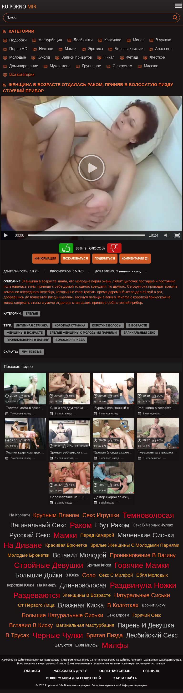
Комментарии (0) (135, 258)
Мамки (70, 49)
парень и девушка (145, 625)
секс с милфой (116, 575)
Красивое (112, 40)
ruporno (19, 6)
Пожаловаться (75, 258)
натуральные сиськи (142, 595)
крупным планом (56, 515)
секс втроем (118, 615)
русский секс (29, 535)
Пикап (109, 57)
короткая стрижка (70, 325)
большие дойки (38, 575)
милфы (115, 645)
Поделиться (105, 258)
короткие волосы (107, 325)
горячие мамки (141, 565)
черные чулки (57, 635)
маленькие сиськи (145, 535)
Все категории (22, 74)
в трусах (17, 635)
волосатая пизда (70, 339)
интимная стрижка (32, 325)
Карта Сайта (125, 678)
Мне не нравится (114, 248)
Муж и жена (60, 66)
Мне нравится (66, 248)
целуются (63, 645)
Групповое (91, 66)
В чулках (163, 40)
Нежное (46, 49)
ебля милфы (86, 645)
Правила (151, 671)
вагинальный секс (140, 332)
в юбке (72, 575)
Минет (138, 40)
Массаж (151, 66)
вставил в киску (31, 625)
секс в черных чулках (153, 525)
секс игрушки (100, 515)
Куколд (44, 57)
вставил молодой (79, 555)
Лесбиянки (83, 40)
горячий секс (146, 615)
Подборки (18, 40)
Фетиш (132, 57)
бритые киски (98, 565)
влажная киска (81, 605)
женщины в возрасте (25, 332)
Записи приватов (76, 57)
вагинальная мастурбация (85, 625)
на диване (23, 545)
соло (89, 575)
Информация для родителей (73, 678)
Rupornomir (32, 659)
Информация (45, 258)
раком (81, 525)
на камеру (46, 585)
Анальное (164, 49)
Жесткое (157, 57)
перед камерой (97, 535)
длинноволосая (83, 585)
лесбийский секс (152, 635)
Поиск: (11, 17)
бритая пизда (104, 635)
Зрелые (31, 313)
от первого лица (36, 605)
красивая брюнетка (66, 545)
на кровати (19, 515)
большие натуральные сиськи (62, 615)
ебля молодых (152, 575)
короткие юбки (20, 585)
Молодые (17, 57)
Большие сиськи (129, 49)
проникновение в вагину (28, 339)
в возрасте (137, 325)
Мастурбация (50, 40)
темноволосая (148, 515)
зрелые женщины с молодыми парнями (83, 332)
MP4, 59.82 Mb (32, 351)
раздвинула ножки (143, 585)
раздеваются (36, 595)
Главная (32, 671)
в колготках (122, 605)
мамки (65, 535)
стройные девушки (48, 565)
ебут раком (112, 525)
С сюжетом (122, 66)
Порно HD (18, 49)
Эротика (95, 49)
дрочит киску (153, 605)
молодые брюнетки (29, 555)
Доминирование (23, 66)
